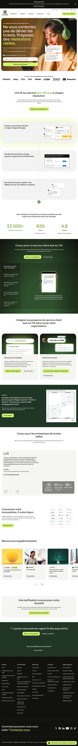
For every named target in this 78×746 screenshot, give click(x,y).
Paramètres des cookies (45, 742)
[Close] (75, 4)
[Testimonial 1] (9, 491)
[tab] (11, 267)
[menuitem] (73, 9)
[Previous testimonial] (6, 491)
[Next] (42, 584)
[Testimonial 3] (12, 491)
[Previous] (36, 584)
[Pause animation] (73, 67)
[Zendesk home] (5, 13)
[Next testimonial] (17, 491)
